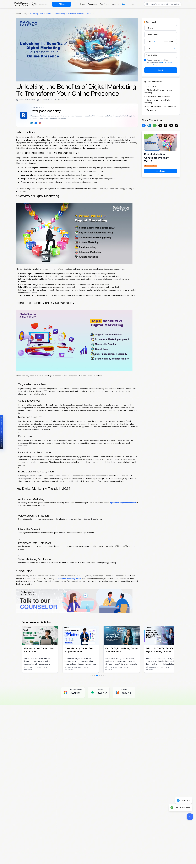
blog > (26, 13)
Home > (19, 13)
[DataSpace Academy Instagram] (40, 123)
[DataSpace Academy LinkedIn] (31, 123)
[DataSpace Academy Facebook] (35, 123)
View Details (160, 171)
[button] (176, 125)
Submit (160, 70)
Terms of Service (166, 63)
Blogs (124, 4)
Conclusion (151, 110)
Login (132, 4)
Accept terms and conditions (158, 60)
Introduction (151, 86)
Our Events (104, 4)
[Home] (31, 4)
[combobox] (150, 41)
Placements (92, 4)
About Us (115, 4)
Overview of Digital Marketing (158, 96)
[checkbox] (145, 60)
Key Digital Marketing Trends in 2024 (161, 106)
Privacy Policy (152, 65)
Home (82, 4)
